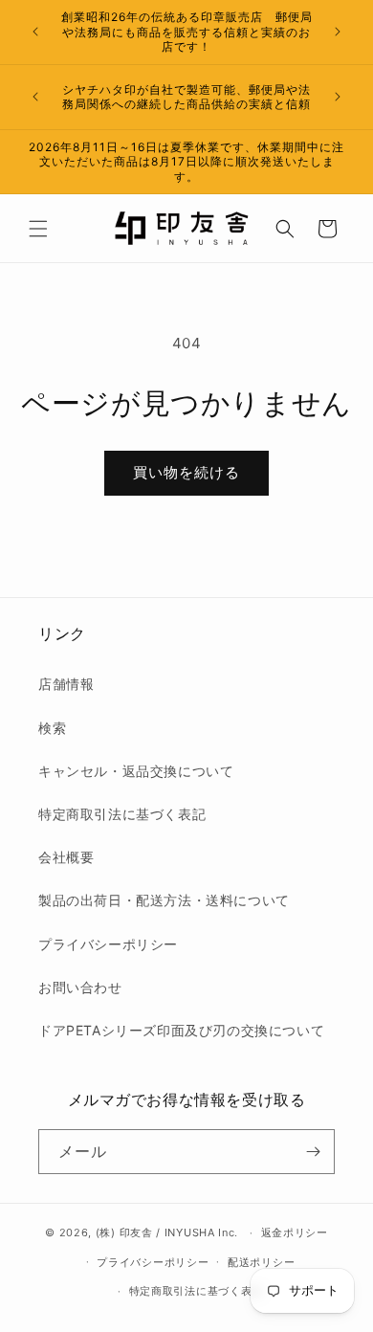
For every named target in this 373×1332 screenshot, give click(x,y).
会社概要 (66, 857)
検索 (52, 728)
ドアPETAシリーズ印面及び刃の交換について (181, 1030)
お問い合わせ (80, 987)
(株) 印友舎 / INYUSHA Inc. (167, 1232)
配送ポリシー (261, 1262)
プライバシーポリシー (108, 944)
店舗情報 (66, 684)
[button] (38, 229)
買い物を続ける (186, 472)
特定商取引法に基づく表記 (122, 814)
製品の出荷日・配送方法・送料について (164, 900)
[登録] (313, 1151)
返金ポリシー (294, 1232)
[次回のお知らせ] (338, 32)
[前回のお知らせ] (35, 32)
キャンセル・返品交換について (135, 771)
